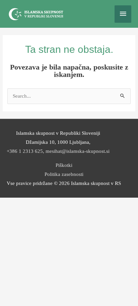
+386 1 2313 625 (25, 151)
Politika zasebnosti (64, 174)
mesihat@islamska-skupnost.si (78, 151)
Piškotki (64, 165)
